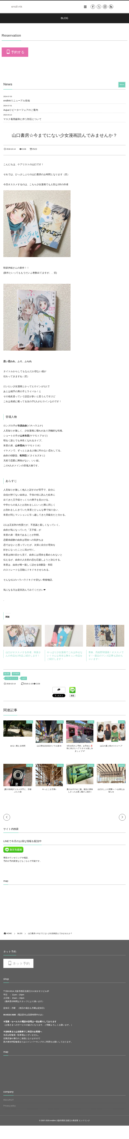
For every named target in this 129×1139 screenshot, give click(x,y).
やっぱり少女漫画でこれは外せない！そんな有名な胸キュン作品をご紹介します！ (64, 655)
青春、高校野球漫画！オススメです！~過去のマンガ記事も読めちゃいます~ (106, 655)
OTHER (16, 674)
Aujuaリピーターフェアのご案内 (20, 110)
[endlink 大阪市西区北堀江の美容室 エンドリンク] (16, 6)
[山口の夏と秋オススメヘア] (111, 740)
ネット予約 (21, 963)
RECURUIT (8, 1100)
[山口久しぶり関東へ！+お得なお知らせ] (111, 781)
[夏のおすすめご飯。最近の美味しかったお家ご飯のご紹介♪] (79, 783)
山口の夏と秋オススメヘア (111, 746)
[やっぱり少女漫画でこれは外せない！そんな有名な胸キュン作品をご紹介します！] (64, 636)
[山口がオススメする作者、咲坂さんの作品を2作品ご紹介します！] (22, 636)
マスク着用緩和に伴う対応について (22, 119)
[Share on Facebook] (93, 7)
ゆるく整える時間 (17, 746)
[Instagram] (105, 7)
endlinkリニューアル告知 (16, 100)
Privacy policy (9, 1106)
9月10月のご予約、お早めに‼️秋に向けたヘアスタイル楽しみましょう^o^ (80, 748)
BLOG (6, 674)
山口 (24, 678)
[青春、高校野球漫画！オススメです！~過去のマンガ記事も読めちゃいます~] (105, 636)
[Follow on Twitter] (99, 7)
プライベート (11, 678)
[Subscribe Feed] (111, 7)
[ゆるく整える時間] (17, 735)
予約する (17, 52)
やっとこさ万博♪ (49, 789)
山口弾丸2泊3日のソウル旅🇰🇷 (49, 746)
